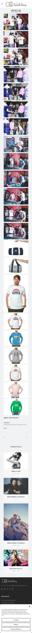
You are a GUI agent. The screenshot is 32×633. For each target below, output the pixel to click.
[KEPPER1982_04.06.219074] (16, 161)
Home (12, 11)
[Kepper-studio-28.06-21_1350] (16, 265)
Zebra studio (16, 471)
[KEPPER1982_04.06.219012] (16, 126)
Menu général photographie (8, 600)
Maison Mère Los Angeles (16, 497)
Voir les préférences (16, 629)
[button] (29, 606)
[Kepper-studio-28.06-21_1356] (16, 321)
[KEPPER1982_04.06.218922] (16, 22)
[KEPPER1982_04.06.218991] (16, 109)
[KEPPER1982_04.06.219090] (16, 179)
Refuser (16, 624)
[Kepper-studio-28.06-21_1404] (16, 338)
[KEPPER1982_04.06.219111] (16, 213)
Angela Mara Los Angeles (16, 543)
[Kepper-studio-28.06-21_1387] (16, 407)
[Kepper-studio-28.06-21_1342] (16, 248)
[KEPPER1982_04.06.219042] (16, 144)
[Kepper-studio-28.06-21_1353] (16, 293)
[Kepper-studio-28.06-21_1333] (16, 390)
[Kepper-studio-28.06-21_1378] (16, 356)
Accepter (16, 620)
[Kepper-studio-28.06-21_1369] (16, 373)
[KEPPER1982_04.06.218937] (16, 39)
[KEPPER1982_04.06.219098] (16, 196)
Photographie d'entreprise (8, 602)
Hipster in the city (16, 568)
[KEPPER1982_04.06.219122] (16, 231)
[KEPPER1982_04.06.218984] (16, 91)
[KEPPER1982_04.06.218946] (16, 57)
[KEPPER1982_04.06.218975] (16, 74)
